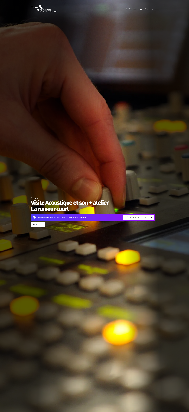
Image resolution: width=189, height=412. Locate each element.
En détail (38, 225)
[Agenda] (141, 9)
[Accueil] (44, 9)
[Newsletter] (146, 9)
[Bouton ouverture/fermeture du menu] (156, 8)
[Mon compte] (151, 9)
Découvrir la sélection (137, 217)
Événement (35, 198)
